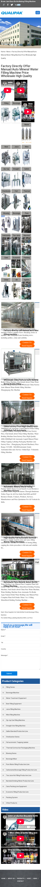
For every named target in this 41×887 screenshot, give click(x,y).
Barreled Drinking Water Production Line (20, 781)
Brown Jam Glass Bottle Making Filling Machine (18, 1)
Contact (20, 881)
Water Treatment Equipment (16, 698)
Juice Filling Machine (13, 709)
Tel (2, 642)
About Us (11, 878)
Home (3, 52)
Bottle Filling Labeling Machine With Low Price (18, 618)
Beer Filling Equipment (14, 704)
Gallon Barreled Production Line (17, 731)
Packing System (12, 797)
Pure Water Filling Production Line (17, 764)
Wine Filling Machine (13, 715)
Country (3, 649)
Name (3, 630)
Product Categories (13, 681)
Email (3, 636)
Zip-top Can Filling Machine (15, 720)
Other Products (11, 803)
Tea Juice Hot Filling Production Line (18, 775)
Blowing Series (11, 753)
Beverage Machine (12, 693)
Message (4, 655)
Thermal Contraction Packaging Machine (20, 748)
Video (5, 809)
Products (20, 878)
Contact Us (27, 342)
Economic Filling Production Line (17, 792)
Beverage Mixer (11, 759)
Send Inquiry (27, 346)
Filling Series (10, 687)
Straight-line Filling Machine (15, 726)
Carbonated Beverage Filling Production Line (21, 770)
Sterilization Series (12, 737)
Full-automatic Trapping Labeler (17, 742)
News (8, 52)
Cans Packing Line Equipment (16, 786)
